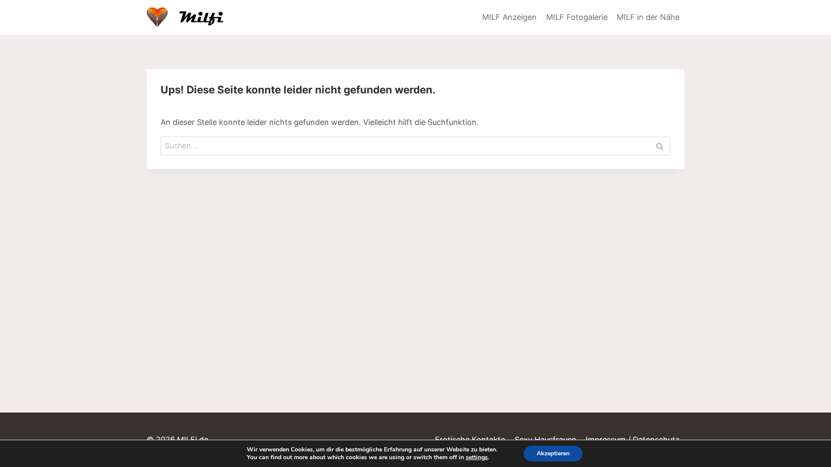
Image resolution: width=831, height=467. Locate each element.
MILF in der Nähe (648, 17)
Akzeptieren (553, 453)
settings (477, 457)
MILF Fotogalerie (577, 17)
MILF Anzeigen (509, 17)
